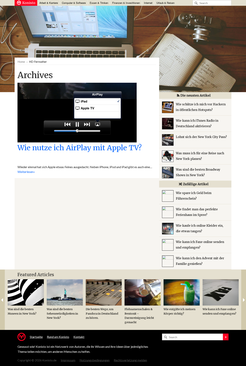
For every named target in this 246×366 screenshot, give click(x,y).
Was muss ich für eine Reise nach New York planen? (200, 156)
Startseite (36, 337)
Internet (148, 3)
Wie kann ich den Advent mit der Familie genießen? (200, 261)
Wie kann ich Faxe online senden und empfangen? (200, 244)
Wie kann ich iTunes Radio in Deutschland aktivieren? (197, 123)
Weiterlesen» (26, 171)
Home (21, 61)
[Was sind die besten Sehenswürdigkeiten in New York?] (65, 292)
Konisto (28, 3)
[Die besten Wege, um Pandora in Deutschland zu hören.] (104, 292)
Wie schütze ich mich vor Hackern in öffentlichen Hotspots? (201, 107)
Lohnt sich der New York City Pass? (201, 137)
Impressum (68, 360)
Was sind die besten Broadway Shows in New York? (198, 172)
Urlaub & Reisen (165, 3)
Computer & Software (74, 3)
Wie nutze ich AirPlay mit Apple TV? (79, 147)
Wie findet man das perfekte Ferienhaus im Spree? (197, 212)
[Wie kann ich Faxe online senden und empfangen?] (221, 292)
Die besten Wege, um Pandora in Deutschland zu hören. (102, 313)
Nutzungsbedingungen (95, 360)
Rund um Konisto (58, 337)
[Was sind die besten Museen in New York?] (26, 292)
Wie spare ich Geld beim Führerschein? (193, 195)
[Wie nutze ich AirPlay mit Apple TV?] (77, 112)
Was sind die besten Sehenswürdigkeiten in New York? (62, 313)
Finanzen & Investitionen (126, 3)
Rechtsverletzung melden (130, 360)
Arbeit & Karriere (48, 3)
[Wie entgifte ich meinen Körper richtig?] (182, 292)
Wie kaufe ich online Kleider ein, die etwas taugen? (199, 228)
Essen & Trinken (99, 3)
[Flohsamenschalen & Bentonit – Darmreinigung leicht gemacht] (143, 292)
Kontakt (78, 337)
